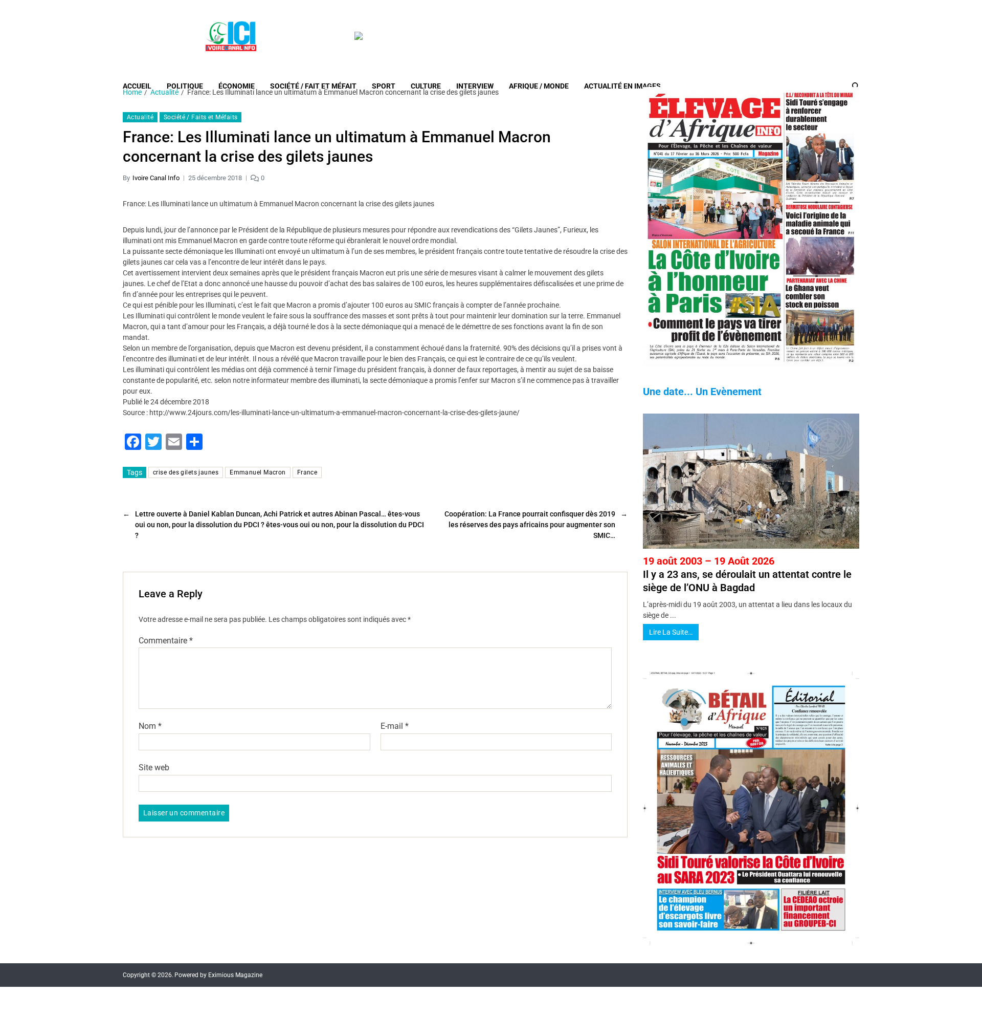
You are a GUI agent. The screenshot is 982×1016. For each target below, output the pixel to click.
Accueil (137, 86)
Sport (383, 86)
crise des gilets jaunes (185, 472)
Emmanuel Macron (258, 472)
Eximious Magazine (235, 975)
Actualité (140, 117)
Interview (475, 86)
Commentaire (166, 640)
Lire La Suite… (671, 632)
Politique (185, 86)
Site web (154, 767)
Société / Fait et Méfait (313, 86)
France (307, 472)
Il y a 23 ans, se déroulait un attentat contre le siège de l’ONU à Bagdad (747, 574)
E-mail (395, 726)
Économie (236, 86)
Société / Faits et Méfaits (200, 117)
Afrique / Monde (539, 86)
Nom (150, 726)
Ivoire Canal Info (156, 178)
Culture (426, 86)
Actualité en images (622, 86)
